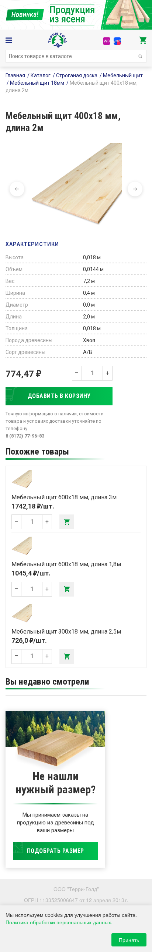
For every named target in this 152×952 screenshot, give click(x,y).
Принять (129, 939)
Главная (15, 75)
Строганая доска (76, 75)
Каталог (41, 75)
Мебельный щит (123, 75)
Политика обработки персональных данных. (59, 922)
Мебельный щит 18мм (37, 83)
